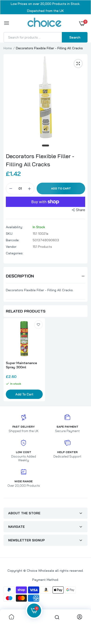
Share (80, 210)
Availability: (14, 227)
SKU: (9, 233)
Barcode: (12, 240)
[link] (38, 324)
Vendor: (11, 247)
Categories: (14, 253)
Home (8, 48)
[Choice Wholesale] (44, 23)
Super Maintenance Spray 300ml (21, 365)
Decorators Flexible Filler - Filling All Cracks (40, 160)
